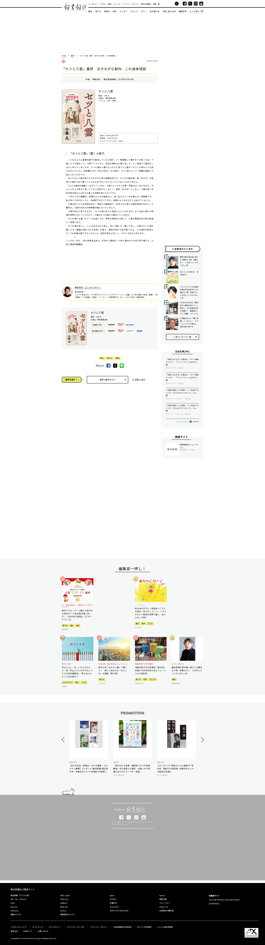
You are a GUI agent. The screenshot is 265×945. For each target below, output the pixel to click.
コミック (134, 11)
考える (98, 11)
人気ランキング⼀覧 (182, 337)
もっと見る (194, 11)
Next (202, 739)
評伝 (102, 358)
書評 (109, 4)
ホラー (144, 11)
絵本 (115, 11)
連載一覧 (156, 4)
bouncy (63, 910)
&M (12, 899)
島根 (117, 358)
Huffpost (63, 903)
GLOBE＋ (113, 899)
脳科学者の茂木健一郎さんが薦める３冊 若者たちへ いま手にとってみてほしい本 (189, 261)
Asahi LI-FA (163, 907)
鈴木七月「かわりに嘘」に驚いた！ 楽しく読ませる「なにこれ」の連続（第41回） (112, 670)
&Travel (23, 899)
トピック (135, 4)
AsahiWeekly (214, 903)
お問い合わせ (43, 931)
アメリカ (152, 679)
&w (16, 899)
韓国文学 (183, 11)
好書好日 (75, 8)
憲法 (77, 682)
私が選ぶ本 (154, 11)
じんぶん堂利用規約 (165, 927)
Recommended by (182, 421)
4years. (162, 895)
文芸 (145, 679)
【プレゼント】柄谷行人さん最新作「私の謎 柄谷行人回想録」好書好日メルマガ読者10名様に (175, 768)
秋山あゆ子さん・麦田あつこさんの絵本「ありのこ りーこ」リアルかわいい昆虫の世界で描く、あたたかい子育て (150, 613)
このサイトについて (19, 927)
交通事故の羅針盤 (166, 910)
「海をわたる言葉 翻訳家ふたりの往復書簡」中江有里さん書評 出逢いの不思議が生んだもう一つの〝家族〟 (131, 768)
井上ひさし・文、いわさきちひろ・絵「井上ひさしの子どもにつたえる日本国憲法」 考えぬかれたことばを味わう (77, 672)
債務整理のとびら (67, 914)
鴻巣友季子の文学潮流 (144, 664)
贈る (72, 625)
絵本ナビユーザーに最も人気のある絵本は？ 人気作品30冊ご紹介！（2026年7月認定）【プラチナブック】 (77, 615)
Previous (63, 739)
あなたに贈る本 (178, 664)
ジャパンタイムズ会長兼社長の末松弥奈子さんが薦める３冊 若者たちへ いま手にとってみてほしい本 (189, 292)
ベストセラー (68, 682)
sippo (112, 895)
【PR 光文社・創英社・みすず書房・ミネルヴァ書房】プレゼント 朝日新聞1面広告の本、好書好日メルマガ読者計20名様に (88, 768)
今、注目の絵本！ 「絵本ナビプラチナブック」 (77, 606)
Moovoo (14, 907)
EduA (13, 903)
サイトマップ (37, 927)
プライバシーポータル (76, 927)
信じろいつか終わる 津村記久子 (189, 273)
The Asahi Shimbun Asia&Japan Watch (224, 899)
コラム (103, 4)
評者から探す (140, 379)
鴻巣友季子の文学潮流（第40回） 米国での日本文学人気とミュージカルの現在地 (151, 670)
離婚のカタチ (16, 914)
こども (150, 623)
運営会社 (14, 931)
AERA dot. (64, 907)
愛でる (109, 358)
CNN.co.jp (64, 899)
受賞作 (107, 11)
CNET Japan (65, 895)
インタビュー (93, 4)
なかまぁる (114, 907)
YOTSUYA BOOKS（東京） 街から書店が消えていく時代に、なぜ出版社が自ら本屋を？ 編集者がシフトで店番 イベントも (189, 308)
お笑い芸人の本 (169, 11)
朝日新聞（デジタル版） (20, 895)
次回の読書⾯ (146, 4)
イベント (126, 4)
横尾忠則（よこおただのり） (88, 287)
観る (90, 11)
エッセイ (123, 11)
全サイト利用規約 (144, 927)
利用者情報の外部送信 (123, 927)
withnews (14, 910)
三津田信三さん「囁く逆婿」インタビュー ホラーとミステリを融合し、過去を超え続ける (189, 322)
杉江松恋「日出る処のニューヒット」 (113, 664)
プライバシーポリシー (99, 927)
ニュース (117, 4)
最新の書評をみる (107, 379)
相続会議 (162, 899)
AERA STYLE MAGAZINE (119, 910)
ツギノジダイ (164, 903)
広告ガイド (27, 931)
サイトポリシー (55, 927)
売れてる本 (66, 664)
